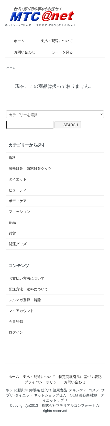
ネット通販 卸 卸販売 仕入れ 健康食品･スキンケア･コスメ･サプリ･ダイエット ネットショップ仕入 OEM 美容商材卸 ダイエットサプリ (55, 395)
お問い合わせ (24, 52)
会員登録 (16, 321)
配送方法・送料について (28, 289)
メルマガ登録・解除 (25, 300)
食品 (12, 222)
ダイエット (18, 179)
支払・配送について (57, 41)
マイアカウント (21, 311)
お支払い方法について (27, 278)
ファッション (19, 212)
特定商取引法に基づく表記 (80, 377)
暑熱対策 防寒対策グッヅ (30, 168)
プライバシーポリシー (42, 382)
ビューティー (19, 190)
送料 (12, 158)
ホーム (19, 41)
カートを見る (62, 52)
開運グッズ (18, 244)
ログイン (16, 332)
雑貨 (12, 233)
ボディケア (18, 201)
